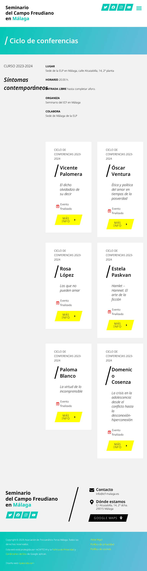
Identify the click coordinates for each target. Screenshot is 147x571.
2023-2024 (24, 66)
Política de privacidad (102, 544)
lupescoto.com (26, 563)
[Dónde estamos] (91, 502)
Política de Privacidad (63, 549)
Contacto (104, 489)
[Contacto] (91, 490)
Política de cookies (101, 549)
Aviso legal (96, 539)
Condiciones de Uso (16, 554)
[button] (139, 8)
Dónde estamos (110, 501)
